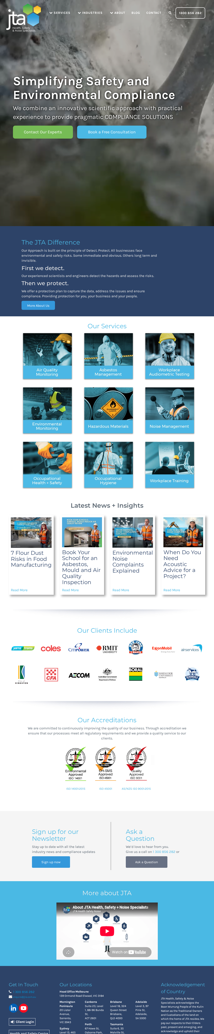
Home (23, 12)
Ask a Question (146, 862)
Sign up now (51, 862)
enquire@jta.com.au (24, 996)
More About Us (38, 306)
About (119, 13)
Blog (135, 13)
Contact (153, 13)
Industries (92, 13)
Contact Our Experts (43, 132)
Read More (19, 590)
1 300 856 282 (164, 852)
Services (61, 13)
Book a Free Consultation (112, 132)
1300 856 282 (190, 13)
